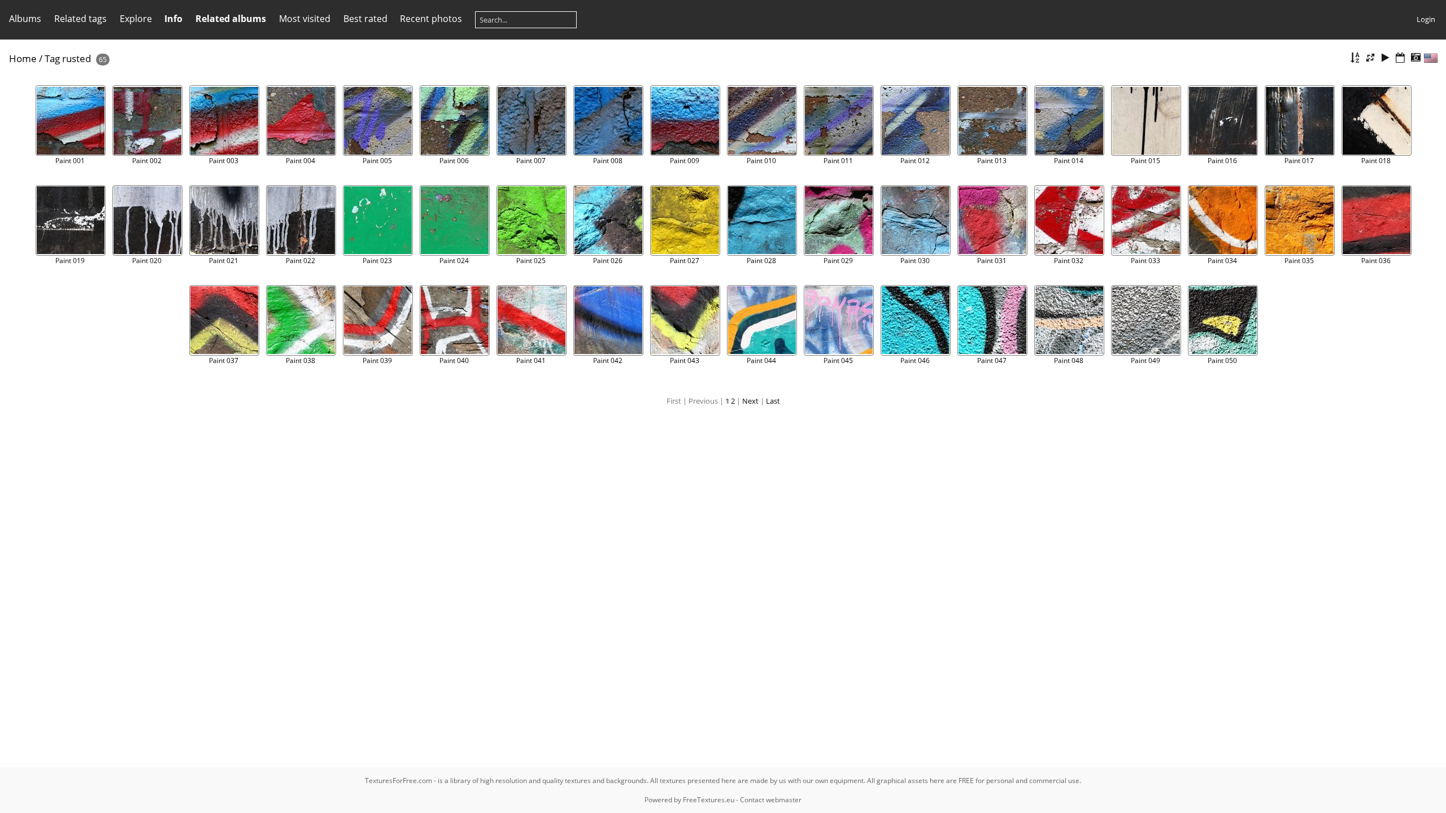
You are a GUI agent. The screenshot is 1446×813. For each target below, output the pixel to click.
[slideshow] (1385, 58)
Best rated (365, 18)
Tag (52, 58)
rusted (76, 58)
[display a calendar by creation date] (1415, 58)
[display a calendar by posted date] (1400, 58)
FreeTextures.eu (708, 800)
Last (773, 401)
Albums (25, 18)
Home (23, 58)
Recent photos (431, 18)
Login (1426, 19)
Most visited (304, 18)
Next (750, 401)
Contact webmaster (771, 800)
